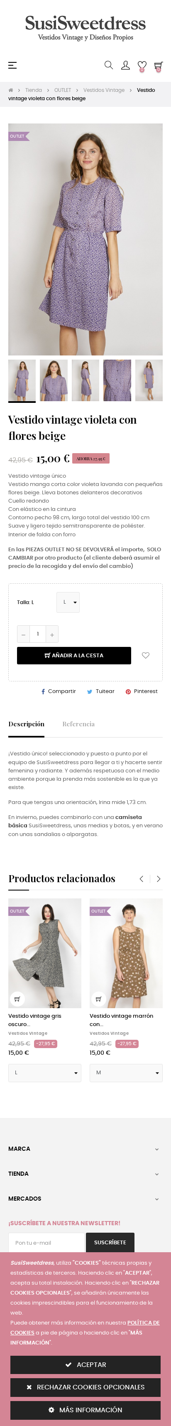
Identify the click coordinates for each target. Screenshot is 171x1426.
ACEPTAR (90, 1365)
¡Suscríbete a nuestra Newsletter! (64, 1223)
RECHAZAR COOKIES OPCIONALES (90, 1387)
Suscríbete (110, 1243)
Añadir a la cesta (77, 656)
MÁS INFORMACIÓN (90, 1410)
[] (17, 999)
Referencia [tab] (78, 723)
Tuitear (105, 691)
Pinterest (146, 691)
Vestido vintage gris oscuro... (34, 1020)
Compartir (62, 691)
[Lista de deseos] (145, 655)
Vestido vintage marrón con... (121, 1020)
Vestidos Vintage (27, 1033)
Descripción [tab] (26, 723)
